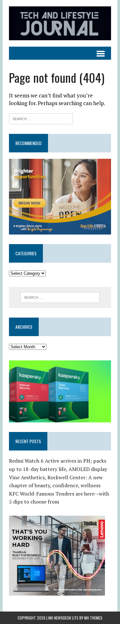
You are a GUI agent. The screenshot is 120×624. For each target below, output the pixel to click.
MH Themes (93, 617)
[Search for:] (41, 118)
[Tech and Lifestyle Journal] (60, 23)
